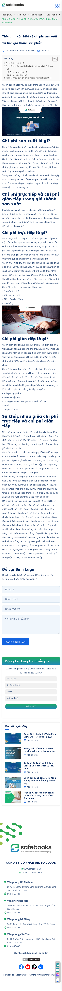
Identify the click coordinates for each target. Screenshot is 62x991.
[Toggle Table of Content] (53, 59)
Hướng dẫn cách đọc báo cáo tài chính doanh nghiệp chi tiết (39, 750)
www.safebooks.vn (32, 868)
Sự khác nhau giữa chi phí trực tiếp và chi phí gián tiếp (29, 77)
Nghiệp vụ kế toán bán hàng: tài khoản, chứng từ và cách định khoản (38, 795)
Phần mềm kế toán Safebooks (20, 51)
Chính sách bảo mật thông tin (31, 953)
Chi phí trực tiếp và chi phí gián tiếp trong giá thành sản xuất (29, 67)
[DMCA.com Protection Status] (31, 960)
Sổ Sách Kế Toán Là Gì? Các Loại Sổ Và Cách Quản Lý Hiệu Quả (39, 766)
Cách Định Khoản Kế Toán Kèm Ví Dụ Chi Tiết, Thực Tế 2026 (40, 735)
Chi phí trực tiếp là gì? (18, 72)
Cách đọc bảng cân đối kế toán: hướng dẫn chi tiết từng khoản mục (40, 781)
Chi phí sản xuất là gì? (15, 63)
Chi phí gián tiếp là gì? (18, 75)
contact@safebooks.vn (32, 872)
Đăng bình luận (16, 642)
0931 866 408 (13, 894)
